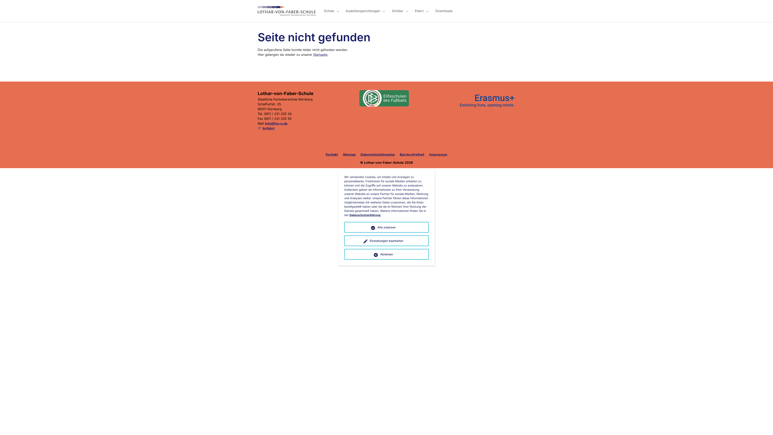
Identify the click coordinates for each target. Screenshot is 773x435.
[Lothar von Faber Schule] (287, 11)
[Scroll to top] (764, 426)
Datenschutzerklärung (364, 215)
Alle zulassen (386, 227)
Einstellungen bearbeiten (386, 240)
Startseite (320, 55)
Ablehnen (386, 254)
